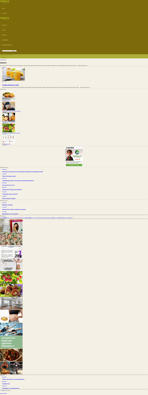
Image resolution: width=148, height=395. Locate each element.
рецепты (53, 217)
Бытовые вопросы (7, 44)
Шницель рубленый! (6, 100)
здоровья (10, 217)
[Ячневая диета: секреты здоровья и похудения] (8, 110)
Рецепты (4, 34)
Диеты (4, 30)
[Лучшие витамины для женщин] (11, 231)
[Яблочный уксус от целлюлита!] (8, 121)
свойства (60, 217)
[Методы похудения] (6, 2)
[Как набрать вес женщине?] (11, 348)
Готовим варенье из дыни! (10, 85)
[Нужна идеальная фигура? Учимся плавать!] (11, 335)
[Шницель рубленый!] (8, 99)
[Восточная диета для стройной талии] (11, 322)
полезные (20, 217)
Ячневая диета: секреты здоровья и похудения (11, 111)
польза (24, 217)
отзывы (15, 217)
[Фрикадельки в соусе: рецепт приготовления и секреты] (11, 361)
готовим (1, 217)
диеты (8, 217)
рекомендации (46, 217)
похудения (28, 217)
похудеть (32, 217)
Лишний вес (5, 39)
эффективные (70, 217)
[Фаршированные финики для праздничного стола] (11, 296)
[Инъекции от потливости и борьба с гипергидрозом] (11, 270)
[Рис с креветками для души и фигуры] (11, 244)
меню (13, 217)
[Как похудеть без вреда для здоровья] (11, 257)
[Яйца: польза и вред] (8, 142)
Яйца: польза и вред (6, 143)
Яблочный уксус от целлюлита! (8, 122)
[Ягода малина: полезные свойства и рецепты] (8, 131)
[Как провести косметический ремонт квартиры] (11, 309)
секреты (63, 217)
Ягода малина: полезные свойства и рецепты (11, 133)
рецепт (50, 217)
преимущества (37, 217)
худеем (67, 217)
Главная (4, 25)
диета (5, 217)
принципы (41, 217)
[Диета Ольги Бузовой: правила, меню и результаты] (11, 373)
